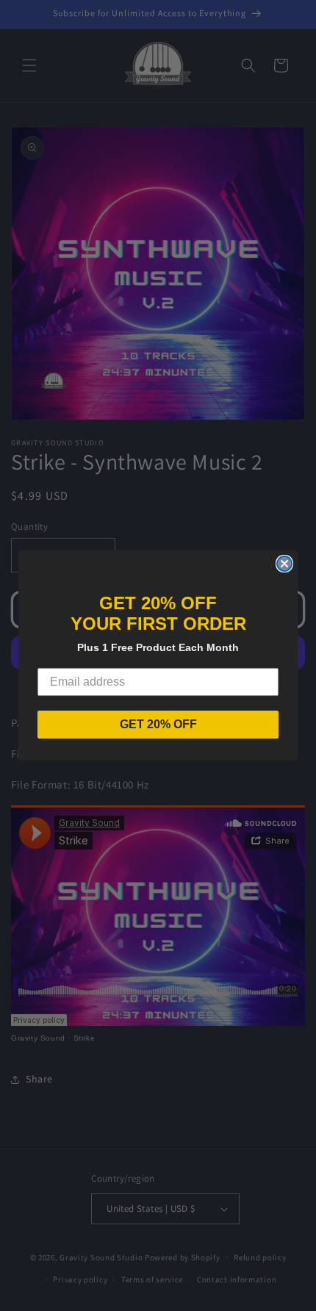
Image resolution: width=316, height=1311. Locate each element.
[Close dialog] (284, 563)
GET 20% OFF (158, 724)
